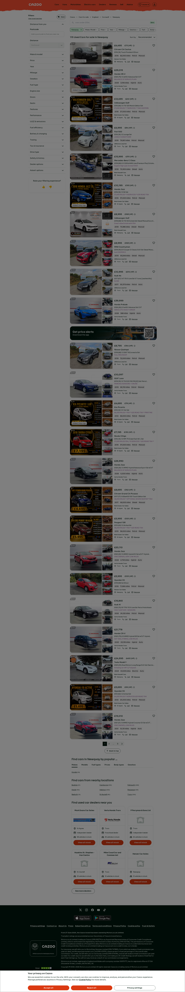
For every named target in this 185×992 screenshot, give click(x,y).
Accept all (48, 988)
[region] (92, 981)
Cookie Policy (85, 980)
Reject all (91, 988)
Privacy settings (134, 988)
